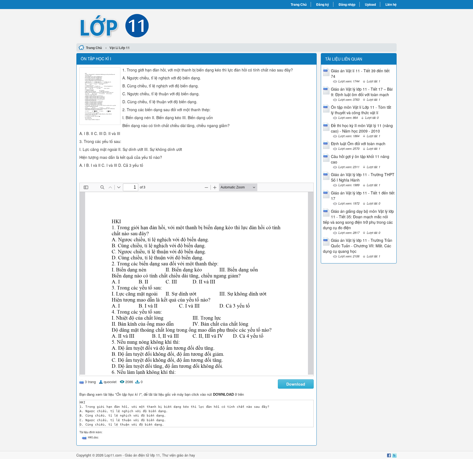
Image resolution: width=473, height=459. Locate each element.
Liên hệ (391, 4)
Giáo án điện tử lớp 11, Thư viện (151, 455)
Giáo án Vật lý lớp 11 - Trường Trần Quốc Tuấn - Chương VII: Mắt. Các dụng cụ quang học (357, 245)
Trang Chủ (299, 4)
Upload (370, 4)
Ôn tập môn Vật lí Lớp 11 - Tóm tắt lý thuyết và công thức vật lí (361, 109)
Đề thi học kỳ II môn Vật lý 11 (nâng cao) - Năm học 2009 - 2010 (362, 128)
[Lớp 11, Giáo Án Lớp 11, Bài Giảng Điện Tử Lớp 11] (156, 25)
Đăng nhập (347, 4)
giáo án (182, 455)
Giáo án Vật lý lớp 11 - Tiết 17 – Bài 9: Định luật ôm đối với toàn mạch (362, 91)
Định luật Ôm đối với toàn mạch (358, 143)
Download (295, 384)
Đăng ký (322, 4)
